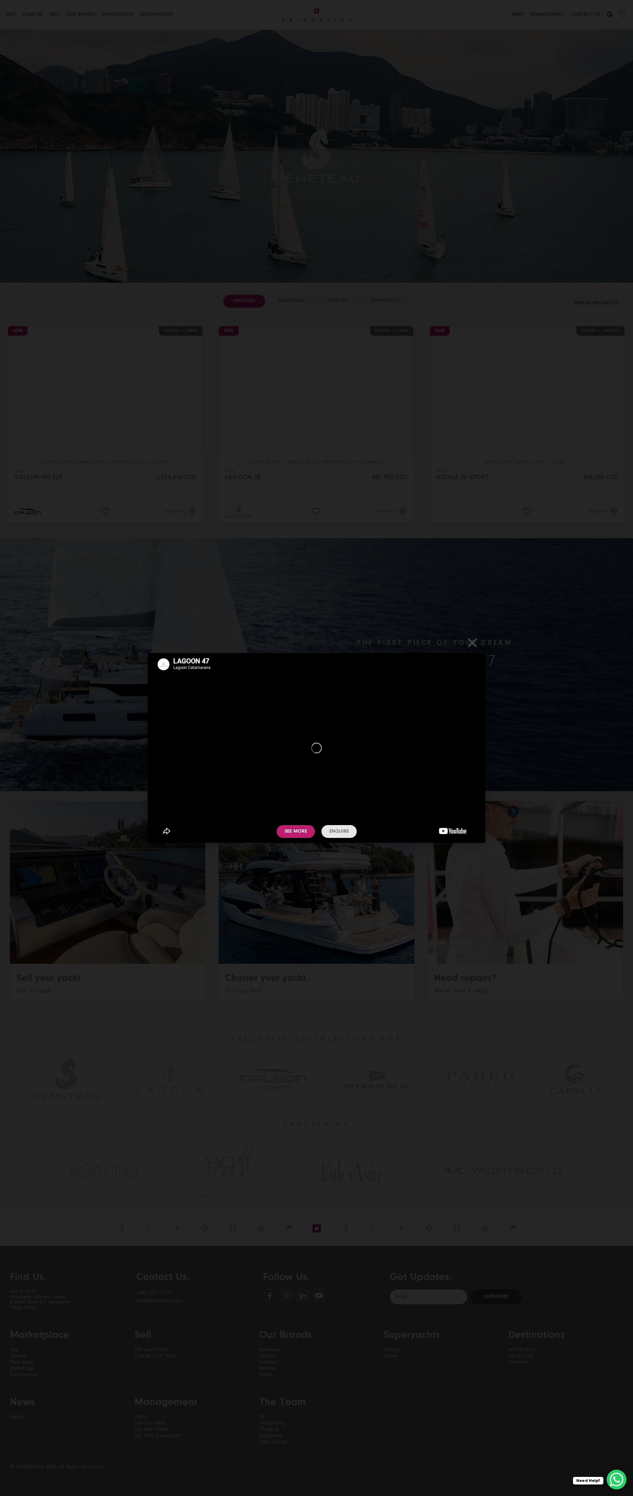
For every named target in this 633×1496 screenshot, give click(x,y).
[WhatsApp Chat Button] (616, 1479)
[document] (316, 748)
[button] (472, 643)
